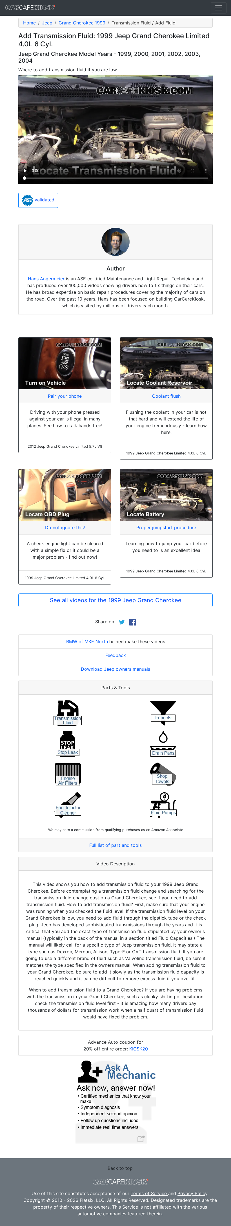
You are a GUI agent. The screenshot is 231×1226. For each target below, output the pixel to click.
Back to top (120, 1168)
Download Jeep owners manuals (115, 669)
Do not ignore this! (65, 527)
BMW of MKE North (87, 641)
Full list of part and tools (115, 845)
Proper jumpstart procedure (166, 527)
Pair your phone (65, 396)
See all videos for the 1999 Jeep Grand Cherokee (115, 600)
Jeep (47, 23)
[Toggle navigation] (218, 7)
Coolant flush (166, 396)
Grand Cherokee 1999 (82, 23)
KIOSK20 (138, 1049)
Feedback (115, 655)
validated (43, 200)
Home (29, 23)
